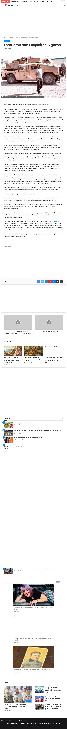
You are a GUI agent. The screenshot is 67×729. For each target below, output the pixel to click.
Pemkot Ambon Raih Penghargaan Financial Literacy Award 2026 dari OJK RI (17, 706)
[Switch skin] (65, 6)
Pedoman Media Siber (26, 723)
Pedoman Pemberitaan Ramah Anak (51, 723)
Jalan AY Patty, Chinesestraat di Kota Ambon (27, 445)
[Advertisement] (33, 20)
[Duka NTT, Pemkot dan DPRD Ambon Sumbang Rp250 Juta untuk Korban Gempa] (39, 707)
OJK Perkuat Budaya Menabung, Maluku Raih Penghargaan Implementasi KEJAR (53, 689)
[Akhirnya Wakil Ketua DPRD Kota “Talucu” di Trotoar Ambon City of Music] (8, 571)
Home (6, 37)
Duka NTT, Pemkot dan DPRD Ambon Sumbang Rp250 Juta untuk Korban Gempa (32, 1)
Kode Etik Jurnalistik (34, 726)
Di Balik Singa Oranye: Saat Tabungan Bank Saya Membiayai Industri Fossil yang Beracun (12, 360)
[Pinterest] (50, 281)
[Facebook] (38, 281)
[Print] (61, 281)
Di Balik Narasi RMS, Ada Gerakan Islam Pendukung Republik (32, 359)
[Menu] (2, 6)
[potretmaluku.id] (13, 5)
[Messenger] (54, 281)
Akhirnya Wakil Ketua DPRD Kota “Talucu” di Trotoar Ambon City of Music (36, 569)
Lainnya (11, 37)
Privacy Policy (37, 723)
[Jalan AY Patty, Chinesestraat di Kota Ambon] (8, 505)
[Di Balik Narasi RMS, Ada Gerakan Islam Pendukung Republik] (33, 351)
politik (54, 221)
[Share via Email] (57, 281)
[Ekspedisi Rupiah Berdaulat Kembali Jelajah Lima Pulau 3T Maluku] (39, 699)
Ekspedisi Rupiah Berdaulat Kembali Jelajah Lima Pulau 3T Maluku (54, 698)
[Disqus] (33, 390)
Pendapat (17, 37)
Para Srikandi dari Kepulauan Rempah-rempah (28, 437)
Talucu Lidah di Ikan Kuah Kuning (23, 423)
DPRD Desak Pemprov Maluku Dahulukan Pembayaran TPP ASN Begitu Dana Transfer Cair (54, 360)
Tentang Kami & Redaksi (13, 723)
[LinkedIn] (46, 281)
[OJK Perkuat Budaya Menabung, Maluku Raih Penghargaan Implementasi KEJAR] (39, 689)
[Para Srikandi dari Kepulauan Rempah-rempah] (8, 440)
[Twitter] (42, 281)
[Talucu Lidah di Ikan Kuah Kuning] (8, 425)
